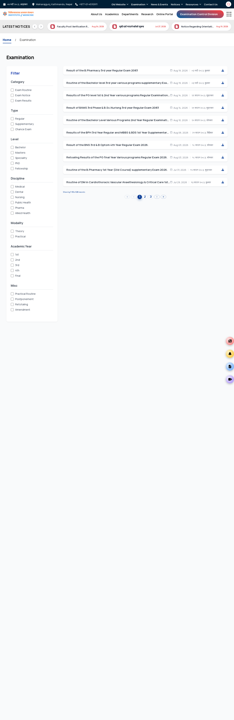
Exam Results (23, 100)
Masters (20, 152)
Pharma (19, 207)
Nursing (19, 197)
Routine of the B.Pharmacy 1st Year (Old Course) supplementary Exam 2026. (117, 169)
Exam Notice (22, 95)
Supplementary (24, 124)
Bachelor (20, 147)
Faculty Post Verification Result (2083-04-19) (73, 26)
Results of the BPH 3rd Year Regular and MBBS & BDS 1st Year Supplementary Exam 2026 (118, 132)
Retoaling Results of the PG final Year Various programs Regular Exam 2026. (116, 157)
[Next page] (157, 197)
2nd (17, 259)
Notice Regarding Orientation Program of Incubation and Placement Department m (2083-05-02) (197, 26)
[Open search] (228, 4)
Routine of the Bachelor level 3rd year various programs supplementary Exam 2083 (118, 83)
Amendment (22, 309)
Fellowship (21, 168)
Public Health (23, 202)
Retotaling (21, 304)
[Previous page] (134, 197)
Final (17, 275)
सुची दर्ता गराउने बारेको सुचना (131, 26)
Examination (28, 40)
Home (7, 40)
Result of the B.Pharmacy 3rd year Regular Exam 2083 (102, 70)
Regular (19, 118)
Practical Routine (25, 293)
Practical (20, 236)
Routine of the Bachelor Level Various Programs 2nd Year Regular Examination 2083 (118, 120)
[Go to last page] (163, 197)
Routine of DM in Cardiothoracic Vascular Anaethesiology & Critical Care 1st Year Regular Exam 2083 (118, 182)
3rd (17, 265)
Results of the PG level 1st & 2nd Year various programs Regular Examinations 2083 (118, 95)
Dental (19, 192)
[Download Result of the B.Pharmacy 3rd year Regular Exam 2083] (222, 70)
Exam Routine (23, 90)
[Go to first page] (127, 197)
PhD (17, 163)
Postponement (24, 299)
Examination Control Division (199, 14)
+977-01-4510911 (88, 4)
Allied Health (22, 213)
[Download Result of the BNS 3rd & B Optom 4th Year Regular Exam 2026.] (222, 145)
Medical (20, 186)
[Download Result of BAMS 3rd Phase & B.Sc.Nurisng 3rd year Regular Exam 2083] (222, 107)
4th (17, 270)
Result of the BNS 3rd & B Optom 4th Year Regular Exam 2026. (107, 145)
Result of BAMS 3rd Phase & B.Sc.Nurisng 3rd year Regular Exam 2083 (112, 107)
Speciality (21, 158)
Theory (19, 231)
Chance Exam (23, 129)
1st (17, 254)
